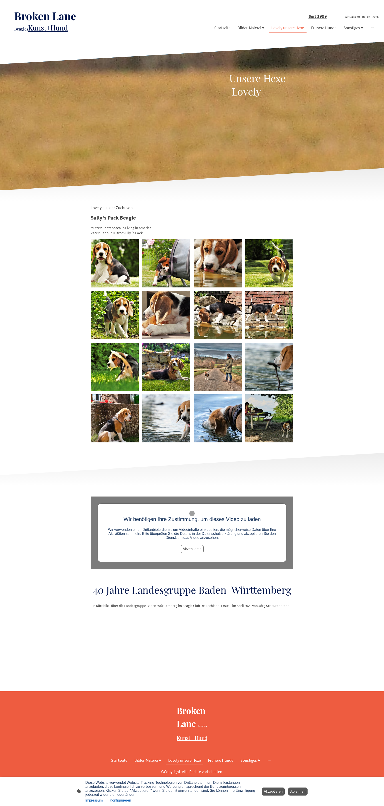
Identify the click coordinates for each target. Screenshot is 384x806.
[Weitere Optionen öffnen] (372, 27)
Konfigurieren (120, 800)
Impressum (94, 800)
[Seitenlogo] (66, 36)
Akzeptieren (192, 549)
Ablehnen (298, 791)
